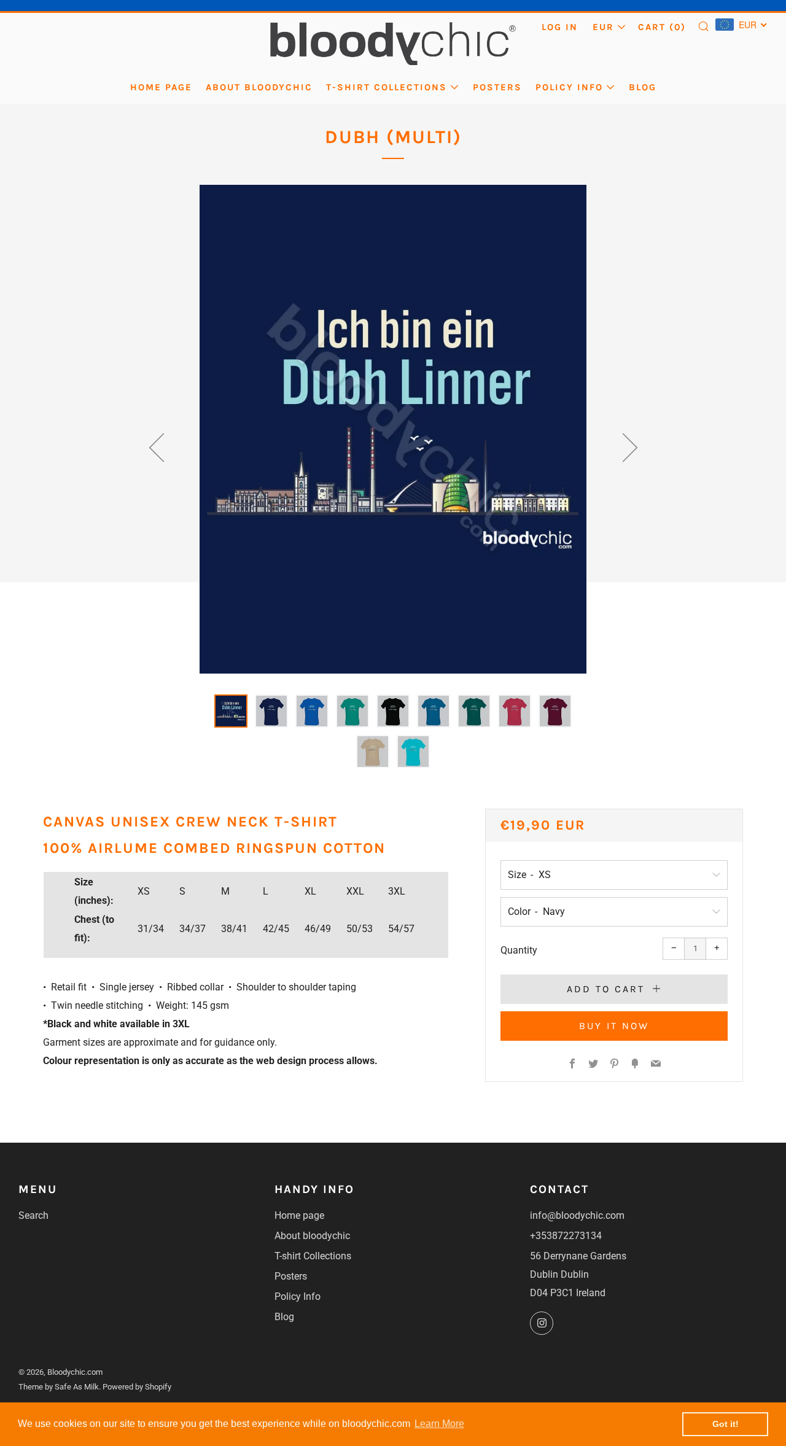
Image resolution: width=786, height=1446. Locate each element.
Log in (560, 27)
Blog (642, 87)
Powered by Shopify (137, 1386)
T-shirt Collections (386, 87)
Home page (161, 87)
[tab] (230, 711)
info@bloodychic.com (577, 1215)
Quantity (518, 950)
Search (33, 1215)
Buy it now (614, 1026)
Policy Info (569, 87)
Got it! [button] (725, 1424)
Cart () (662, 27)
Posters (497, 87)
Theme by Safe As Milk (58, 1386)
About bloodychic (259, 87)
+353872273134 (566, 1236)
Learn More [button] (439, 1423)
